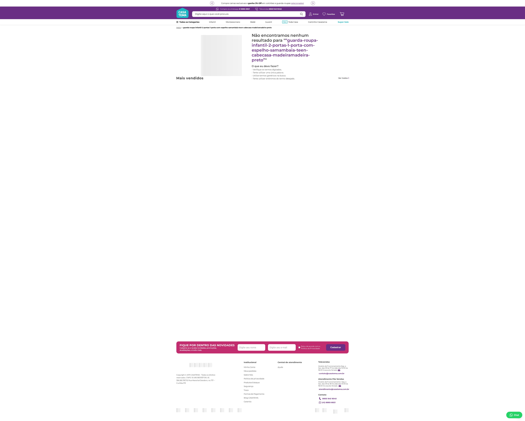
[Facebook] (194, 366)
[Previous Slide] (176, 115)
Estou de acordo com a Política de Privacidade (310, 350)
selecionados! (297, 3)
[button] (259, 152)
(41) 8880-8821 (329, 405)
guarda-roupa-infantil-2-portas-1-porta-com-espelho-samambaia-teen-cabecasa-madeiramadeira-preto (227, 28)
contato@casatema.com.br (331, 376)
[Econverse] (341, 411)
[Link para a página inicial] (178, 28)
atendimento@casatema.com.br (334, 392)
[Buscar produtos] (301, 14)
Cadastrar (335, 350)
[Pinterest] (201, 366)
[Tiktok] (207, 366)
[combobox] (249, 14)
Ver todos (343, 78)
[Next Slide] (349, 115)
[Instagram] (188, 366)
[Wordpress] (214, 366)
